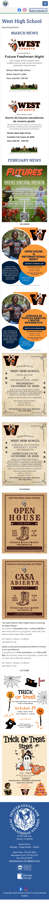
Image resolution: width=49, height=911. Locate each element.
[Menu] (45, 3)
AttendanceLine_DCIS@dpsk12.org (24, 861)
